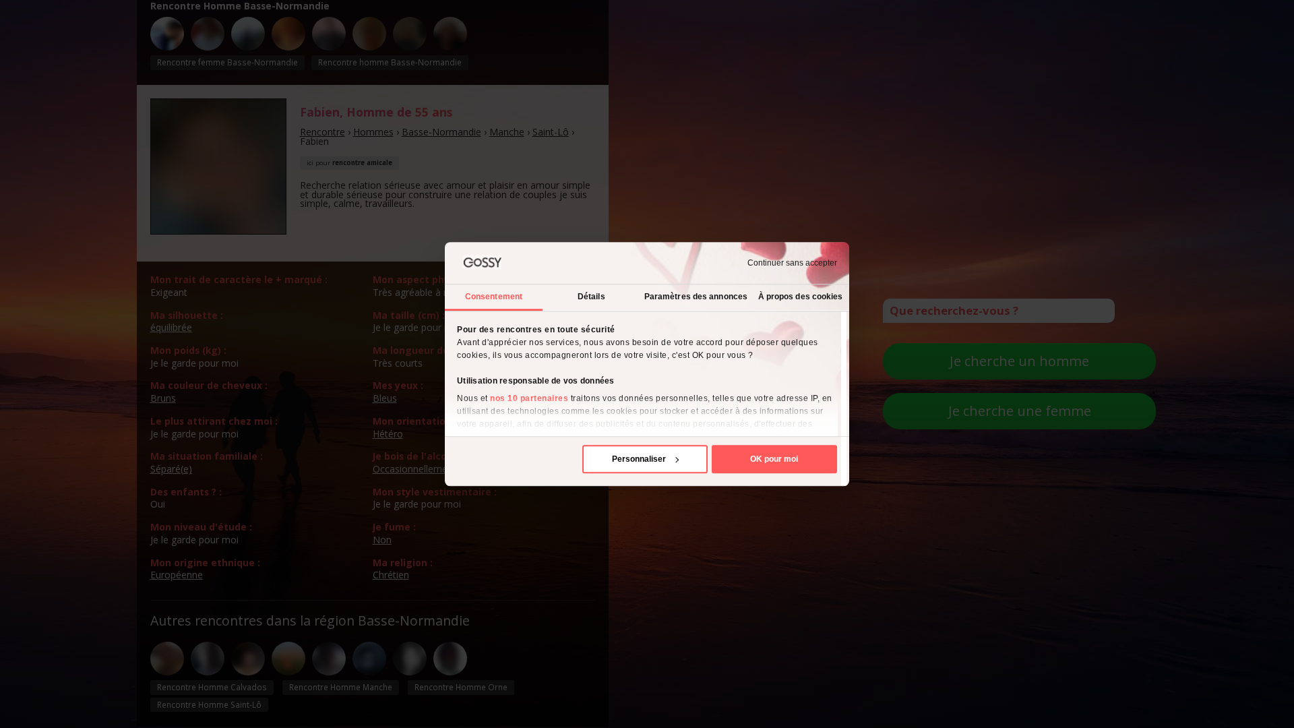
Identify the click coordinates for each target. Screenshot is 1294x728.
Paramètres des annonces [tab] (695, 296)
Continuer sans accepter (792, 263)
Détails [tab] (591, 296)
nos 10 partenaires (529, 398)
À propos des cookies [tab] (800, 296)
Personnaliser (639, 459)
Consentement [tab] (493, 296)
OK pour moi (774, 459)
